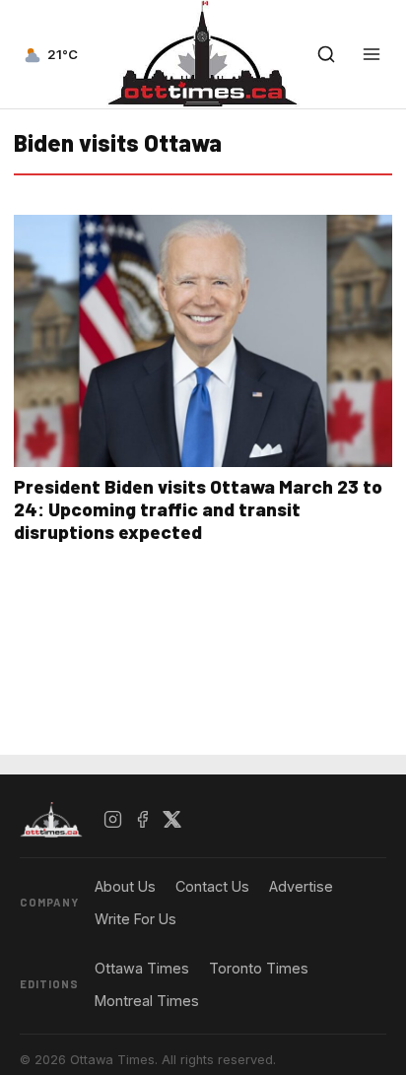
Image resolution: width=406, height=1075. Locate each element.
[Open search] (326, 54)
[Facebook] (143, 820)
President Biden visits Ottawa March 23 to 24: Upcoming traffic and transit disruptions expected (198, 509)
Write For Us (135, 918)
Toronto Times (258, 968)
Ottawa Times (142, 968)
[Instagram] (113, 820)
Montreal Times (147, 1000)
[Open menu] (371, 54)
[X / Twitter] (172, 820)
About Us (125, 886)
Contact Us (212, 886)
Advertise (301, 886)
